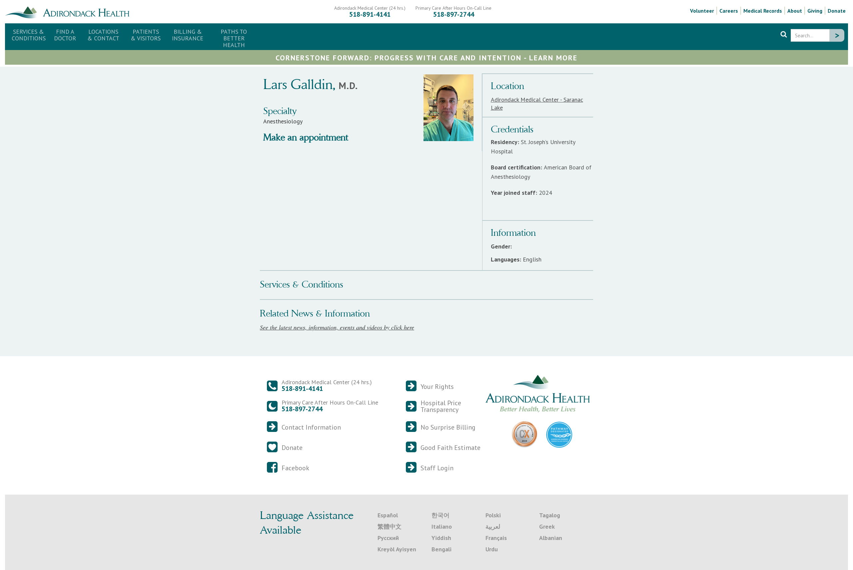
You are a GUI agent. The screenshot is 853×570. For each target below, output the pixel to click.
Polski (493, 515)
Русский (388, 538)
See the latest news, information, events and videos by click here (337, 327)
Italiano (441, 526)
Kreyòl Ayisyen (397, 549)
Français (496, 538)
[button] (103, 35)
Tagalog (549, 515)
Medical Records (762, 10)
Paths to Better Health (234, 38)
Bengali (441, 549)
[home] (70, 11)
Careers (728, 10)
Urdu (491, 549)
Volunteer (702, 10)
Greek (547, 526)
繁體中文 (390, 526)
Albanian (550, 538)
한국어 (440, 515)
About (794, 10)
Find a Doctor (65, 35)
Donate (837, 10)
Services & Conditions (29, 35)
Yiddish (441, 538)
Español (388, 515)
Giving (814, 10)
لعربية (492, 526)
